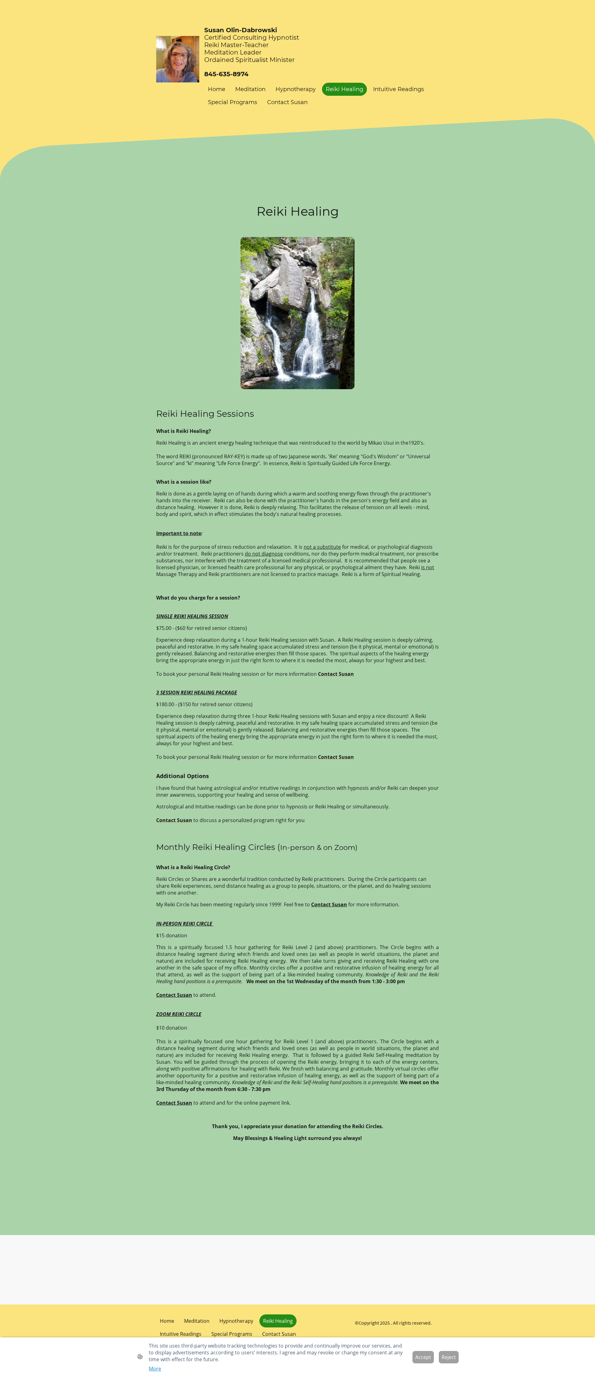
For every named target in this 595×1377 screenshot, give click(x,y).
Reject (449, 1357)
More (155, 1368)
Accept (423, 1357)
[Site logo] (177, 59)
